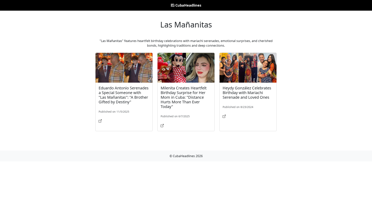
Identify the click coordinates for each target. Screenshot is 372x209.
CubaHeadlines (187, 5)
